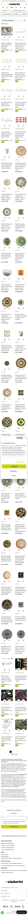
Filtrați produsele (8, 20)
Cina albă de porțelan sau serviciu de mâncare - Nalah (6, 104)
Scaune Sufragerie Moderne (8, 865)
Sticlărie (16, 14)
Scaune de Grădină (20, 865)
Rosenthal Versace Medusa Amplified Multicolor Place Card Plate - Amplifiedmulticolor (20, 528)
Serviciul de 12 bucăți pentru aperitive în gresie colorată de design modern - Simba (20, 135)
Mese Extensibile (6, 841)
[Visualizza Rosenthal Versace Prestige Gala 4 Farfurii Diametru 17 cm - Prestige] (18, 308)
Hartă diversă (13, 901)
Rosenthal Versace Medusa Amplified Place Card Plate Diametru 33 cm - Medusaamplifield (20, 559)
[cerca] (1, 4)
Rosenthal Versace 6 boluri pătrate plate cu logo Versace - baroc (20, 618)
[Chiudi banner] (25, 438)
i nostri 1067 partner (10, 445)
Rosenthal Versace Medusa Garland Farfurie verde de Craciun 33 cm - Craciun (20, 257)
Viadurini (4, 890)
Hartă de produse (6, 900)
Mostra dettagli (20, 461)
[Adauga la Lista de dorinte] (9, 37)
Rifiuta (14, 475)
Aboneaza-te (14, 826)
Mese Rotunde (4, 854)
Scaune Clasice (4, 863)
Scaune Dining (5, 861)
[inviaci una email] (3, 7)
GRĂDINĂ (4, 868)
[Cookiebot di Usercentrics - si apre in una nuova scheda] (17, 438)
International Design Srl (9, 887)
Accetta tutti (14, 466)
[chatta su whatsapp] (2, 912)
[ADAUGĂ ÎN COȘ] (4, 37)
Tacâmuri (24, 14)
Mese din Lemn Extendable (8, 845)
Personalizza (13, 471)
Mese (3, 852)
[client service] (7, 7)
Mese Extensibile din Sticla (8, 847)
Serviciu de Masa (7, 14)
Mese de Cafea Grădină (7, 872)
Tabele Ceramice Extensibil (7, 843)
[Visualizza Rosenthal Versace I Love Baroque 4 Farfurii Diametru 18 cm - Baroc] (4, 398)
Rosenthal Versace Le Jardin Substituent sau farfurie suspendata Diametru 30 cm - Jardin (21, 166)
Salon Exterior (14, 870)
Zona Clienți (5, 893)
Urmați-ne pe (5, 896)
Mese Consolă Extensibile (8, 849)
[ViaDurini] (14, 4)
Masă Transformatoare (6, 858)
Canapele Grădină (22, 870)
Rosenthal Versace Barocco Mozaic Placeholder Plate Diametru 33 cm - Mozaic (6, 497)
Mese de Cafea (4, 856)
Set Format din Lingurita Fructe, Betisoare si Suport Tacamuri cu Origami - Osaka (6, 679)
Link (17, 823)
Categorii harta (14, 900)
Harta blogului (22, 900)
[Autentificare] (16, 7)
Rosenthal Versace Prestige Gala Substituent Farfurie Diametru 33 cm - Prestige (6, 318)
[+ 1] (16, 752)
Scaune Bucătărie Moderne (15, 863)
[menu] (26, 4)
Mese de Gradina (17, 858)
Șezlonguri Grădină (5, 870)
